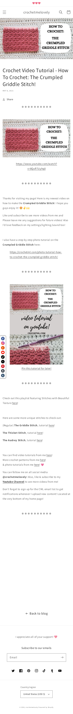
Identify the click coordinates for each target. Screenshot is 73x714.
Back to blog (39, 613)
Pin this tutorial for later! (37, 368)
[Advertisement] (36, 565)
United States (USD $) (34, 694)
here (14, 403)
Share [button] (10, 99)
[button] (4, 12)
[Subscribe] (62, 657)
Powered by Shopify (46, 707)
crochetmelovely (32, 707)
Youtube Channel (13, 481)
